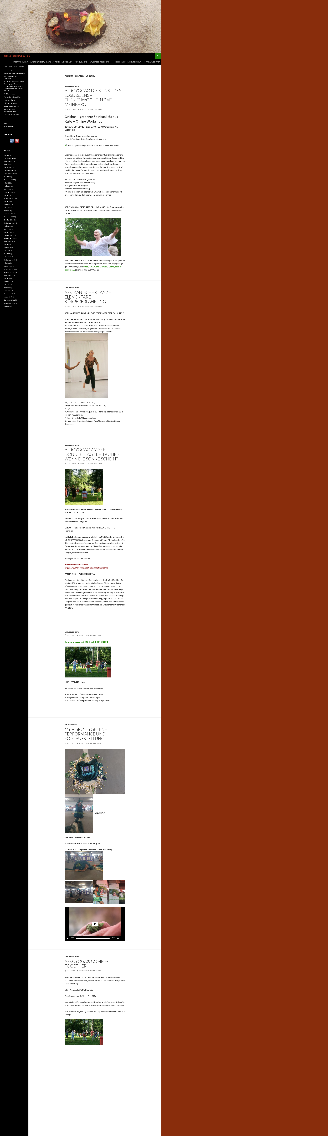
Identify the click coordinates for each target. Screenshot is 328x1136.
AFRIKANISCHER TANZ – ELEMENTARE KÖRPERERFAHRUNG (88, 297)
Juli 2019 (7, 245)
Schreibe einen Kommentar (91, 109)
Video (6, 123)
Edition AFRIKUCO (10, 103)
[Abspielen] (68, 938)
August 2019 (8, 241)
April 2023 (7, 177)
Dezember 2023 (9, 171)
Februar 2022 (8, 192)
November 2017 (9, 269)
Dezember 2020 (9, 217)
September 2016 (9, 303)
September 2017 (9, 272)
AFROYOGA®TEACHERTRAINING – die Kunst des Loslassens (14, 76)
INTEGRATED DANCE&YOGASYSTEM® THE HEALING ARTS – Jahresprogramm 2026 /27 (42, 62)
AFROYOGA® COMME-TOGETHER (87, 963)
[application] (95, 924)
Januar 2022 (8, 195)
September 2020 (9, 223)
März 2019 (7, 257)
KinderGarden (71, 725)
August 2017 (8, 275)
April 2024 (7, 164)
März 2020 (7, 229)
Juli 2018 (7, 263)
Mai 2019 (7, 251)
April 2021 (7, 211)
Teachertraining (9, 100)
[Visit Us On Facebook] (11, 141)
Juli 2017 (7, 278)
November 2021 (9, 198)
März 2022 (7, 189)
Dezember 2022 (9, 180)
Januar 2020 (8, 232)
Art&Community (9, 94)
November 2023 (9, 174)
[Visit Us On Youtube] (16, 141)
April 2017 (7, 288)
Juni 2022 (7, 186)
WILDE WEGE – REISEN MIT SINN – (101, 62)
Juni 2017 (7, 281)
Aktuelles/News (81, 62)
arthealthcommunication (17, 55)
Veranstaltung (8, 126)
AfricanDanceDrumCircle (12, 97)
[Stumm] (118, 938)
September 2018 (9, 260)
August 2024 (8, 161)
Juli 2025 (7, 155)
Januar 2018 (8, 266)
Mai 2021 (7, 208)
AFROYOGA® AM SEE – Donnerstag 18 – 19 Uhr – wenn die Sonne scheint (92, 454)
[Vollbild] (122, 938)
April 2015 (7, 306)
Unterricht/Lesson (10, 71)
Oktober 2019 (8, 235)
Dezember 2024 (9, 158)
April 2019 (7, 254)
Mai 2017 (7, 285)
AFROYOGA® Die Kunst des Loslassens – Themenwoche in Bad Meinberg (93, 97)
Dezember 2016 (9, 300)
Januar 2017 (8, 297)
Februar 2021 (8, 214)
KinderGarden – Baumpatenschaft (128, 62)
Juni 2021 (7, 204)
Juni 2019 (7, 248)
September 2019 (9, 238)
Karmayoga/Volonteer (11, 106)
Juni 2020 (7, 226)
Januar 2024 (8, 168)
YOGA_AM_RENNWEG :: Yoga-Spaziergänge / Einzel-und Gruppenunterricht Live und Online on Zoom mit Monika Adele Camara (14, 86)
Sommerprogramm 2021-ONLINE (81, 642)
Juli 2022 (7, 183)
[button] (95, 924)
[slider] (93, 938)
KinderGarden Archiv (12, 115)
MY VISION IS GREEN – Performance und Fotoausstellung (86, 734)
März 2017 (7, 291)
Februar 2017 (8, 294)
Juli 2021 (7, 201)
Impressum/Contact (152, 62)
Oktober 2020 (8, 220)
